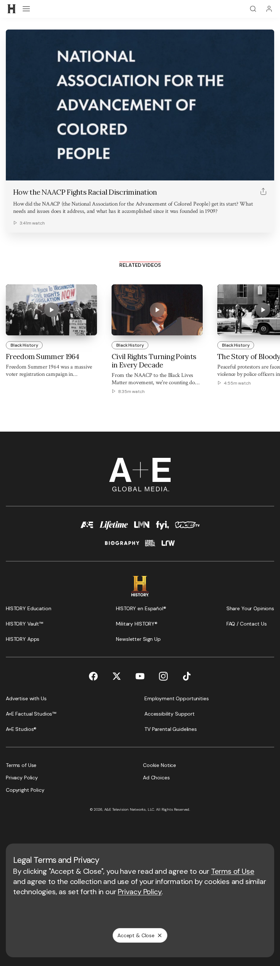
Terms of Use (232, 871)
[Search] (253, 8)
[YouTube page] (140, 676)
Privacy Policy (140, 891)
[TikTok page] (186, 676)
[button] (14, 171)
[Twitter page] (116, 676)
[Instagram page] (163, 676)
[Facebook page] (93, 676)
